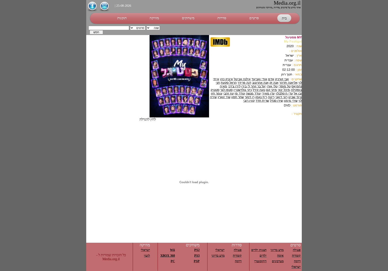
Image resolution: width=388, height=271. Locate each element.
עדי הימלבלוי (284, 93)
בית (284, 18)
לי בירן (245, 86)
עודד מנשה (253, 93)
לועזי (147, 255)
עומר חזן (216, 93)
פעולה (297, 250)
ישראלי (296, 267)
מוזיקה (154, 18)
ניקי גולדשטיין (243, 90)
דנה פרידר (244, 82)
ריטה (271, 97)
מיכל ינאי (284, 90)
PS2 (197, 250)
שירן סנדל (276, 100)
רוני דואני (281, 97)
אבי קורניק (282, 79)
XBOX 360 (167, 255)
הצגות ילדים (259, 250)
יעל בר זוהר (258, 86)
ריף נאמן (261, 97)
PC (173, 261)
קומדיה (296, 255)
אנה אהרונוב (260, 82)
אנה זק (273, 82)
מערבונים (278, 261)
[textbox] (108, 28)
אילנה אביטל (242, 79)
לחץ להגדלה (147, 119)
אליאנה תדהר (288, 82)
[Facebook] (92, 11)
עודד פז (240, 93)
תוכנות (122, 18)
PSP (197, 261)
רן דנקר (249, 97)
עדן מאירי (268, 93)
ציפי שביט (295, 97)
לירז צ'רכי (234, 86)
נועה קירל (259, 90)
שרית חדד (262, 100)
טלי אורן (272, 86)
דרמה (297, 261)
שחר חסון (237, 97)
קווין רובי (249, 100)
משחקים (188, 18)
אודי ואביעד (259, 79)
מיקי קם (271, 90)
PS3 (197, 255)
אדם (271, 79)
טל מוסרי (284, 86)
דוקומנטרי (260, 261)
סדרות (221, 18)
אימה (280, 255)
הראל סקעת (229, 82)
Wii (172, 250)
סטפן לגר (226, 90)
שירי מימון (291, 100)
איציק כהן (226, 79)
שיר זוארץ (224, 97)
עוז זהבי (228, 93)
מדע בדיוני (277, 250)
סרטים (254, 18)
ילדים (263, 255)
